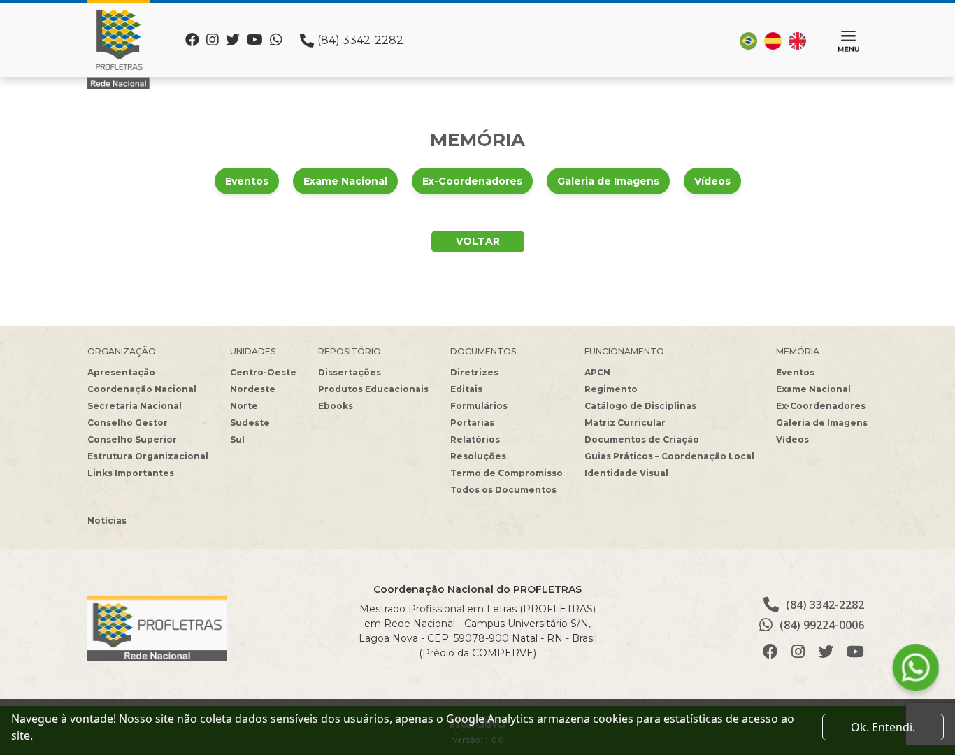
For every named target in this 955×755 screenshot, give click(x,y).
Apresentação (121, 372)
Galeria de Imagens (608, 181)
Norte (244, 406)
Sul (237, 439)
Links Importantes (130, 473)
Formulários (479, 406)
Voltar (478, 241)
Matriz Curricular (625, 422)
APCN (597, 372)
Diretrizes (474, 372)
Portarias (472, 422)
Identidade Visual (626, 473)
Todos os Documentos (503, 489)
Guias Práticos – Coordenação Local (669, 456)
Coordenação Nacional (141, 389)
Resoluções (478, 456)
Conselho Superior (132, 439)
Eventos (246, 181)
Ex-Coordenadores (472, 181)
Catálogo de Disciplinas (640, 406)
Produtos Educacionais (373, 389)
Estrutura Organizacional (147, 456)
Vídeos (712, 181)
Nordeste (252, 389)
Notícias (107, 520)
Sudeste (250, 422)
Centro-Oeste (263, 372)
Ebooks (335, 406)
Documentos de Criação (641, 439)
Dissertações (349, 372)
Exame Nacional (345, 181)
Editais (466, 389)
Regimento (611, 389)
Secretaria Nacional (134, 406)
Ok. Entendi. (883, 727)
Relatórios (475, 439)
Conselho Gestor (127, 422)
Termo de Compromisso (506, 473)
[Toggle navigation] (849, 41)
